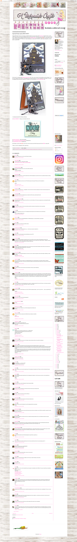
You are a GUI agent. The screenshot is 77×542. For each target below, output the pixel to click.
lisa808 (16, 456)
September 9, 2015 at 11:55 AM (19, 249)
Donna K (16, 415)
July (57, 355)
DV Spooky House (35, 149)
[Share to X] (23, 148)
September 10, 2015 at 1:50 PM (19, 406)
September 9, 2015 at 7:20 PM (19, 341)
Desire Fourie (17, 252)
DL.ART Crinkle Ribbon (22, 149)
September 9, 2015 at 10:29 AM (19, 230)
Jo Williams (16, 478)
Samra (16, 179)
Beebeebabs (17, 174)
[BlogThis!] (22, 148)
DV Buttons (30, 149)
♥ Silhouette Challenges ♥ (18, 473)
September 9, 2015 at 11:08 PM (19, 371)
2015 (56, 329)
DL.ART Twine (27, 149)
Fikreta (16, 461)
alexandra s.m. (17, 321)
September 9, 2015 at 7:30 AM (19, 176)
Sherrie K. (16, 344)
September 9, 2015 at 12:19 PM (19, 263)
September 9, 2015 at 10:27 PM (19, 365)
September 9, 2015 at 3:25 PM (19, 293)
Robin (15, 282)
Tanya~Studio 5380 (17, 427)
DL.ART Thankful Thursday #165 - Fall (59, 335)
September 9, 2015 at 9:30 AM (19, 219)
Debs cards (16, 312)
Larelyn (16, 374)
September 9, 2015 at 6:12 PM (19, 325)
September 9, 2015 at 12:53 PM (19, 269)
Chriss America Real (18, 301)
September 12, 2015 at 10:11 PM (19, 475)
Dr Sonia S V (16, 188)
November (58, 331)
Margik (16, 245)
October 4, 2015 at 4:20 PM (18, 509)
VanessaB (16, 451)
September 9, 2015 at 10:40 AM (19, 235)
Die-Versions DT (17, 149)
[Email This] (21, 148)
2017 (56, 326)
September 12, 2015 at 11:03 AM (19, 453)
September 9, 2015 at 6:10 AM (19, 164)
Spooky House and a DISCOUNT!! (59, 348)
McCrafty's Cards (17, 306)
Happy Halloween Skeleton (58, 337)
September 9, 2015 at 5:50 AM (19, 157)
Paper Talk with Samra (18, 184)
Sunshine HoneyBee (18, 167)
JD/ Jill (16, 500)
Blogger (40, 534)
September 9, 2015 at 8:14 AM (19, 196)
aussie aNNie (17, 160)
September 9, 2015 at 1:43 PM (19, 279)
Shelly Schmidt (17, 409)
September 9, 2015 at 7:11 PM (19, 336)
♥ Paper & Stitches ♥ (18, 474)
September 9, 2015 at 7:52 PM (19, 353)
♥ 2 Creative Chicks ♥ (18, 472)
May (57, 357)
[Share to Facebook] (24, 148)
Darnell (16, 505)
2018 (56, 325)
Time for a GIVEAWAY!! (59, 343)
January (57, 362)
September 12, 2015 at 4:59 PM (19, 458)
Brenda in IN (16, 339)
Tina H (16, 439)
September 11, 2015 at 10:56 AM (19, 418)
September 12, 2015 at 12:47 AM (19, 442)
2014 (56, 364)
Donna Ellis (16, 421)
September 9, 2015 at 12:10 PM (19, 256)
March (57, 360)
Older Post (50, 513)
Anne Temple (17, 397)
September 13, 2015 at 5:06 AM (19, 485)
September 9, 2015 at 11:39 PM (19, 384)
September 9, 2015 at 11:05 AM (19, 242)
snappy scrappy (17, 356)
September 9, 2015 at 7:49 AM (19, 185)
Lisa (60, 39)
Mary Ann (16, 217)
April (15, 433)
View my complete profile (58, 50)
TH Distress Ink (40, 149)
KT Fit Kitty (16, 238)
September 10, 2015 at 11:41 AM (19, 400)
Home (33, 513)
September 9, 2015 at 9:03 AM (19, 214)
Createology (16, 387)
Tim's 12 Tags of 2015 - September (59, 342)
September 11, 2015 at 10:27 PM (19, 430)
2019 (56, 324)
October (57, 332)
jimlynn (16, 266)
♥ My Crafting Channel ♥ (18, 471)
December (58, 330)
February (57, 361)
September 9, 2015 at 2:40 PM (19, 285)
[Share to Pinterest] (25, 148)
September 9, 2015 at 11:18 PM (19, 379)
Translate (61, 62)
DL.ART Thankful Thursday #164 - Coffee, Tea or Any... (59, 346)
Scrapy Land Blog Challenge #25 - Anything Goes (59, 350)
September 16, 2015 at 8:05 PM (19, 502)
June (57, 356)
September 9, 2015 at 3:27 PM (19, 298)
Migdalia (16, 328)
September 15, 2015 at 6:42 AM (19, 497)
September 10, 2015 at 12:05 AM (19, 389)
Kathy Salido (17, 296)
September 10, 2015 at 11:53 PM (19, 412)
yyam (15, 392)
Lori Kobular (16, 193)
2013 (56, 365)
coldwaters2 (16, 272)
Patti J (16, 155)
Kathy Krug (16, 259)
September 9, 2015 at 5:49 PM (19, 318)
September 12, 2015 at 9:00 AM (19, 448)
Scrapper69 (16, 288)
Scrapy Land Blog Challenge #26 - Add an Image (59, 340)
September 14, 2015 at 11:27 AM (19, 491)
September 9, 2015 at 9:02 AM (19, 207)
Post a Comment (16, 511)
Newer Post (14, 513)
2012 (56, 366)
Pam (15, 210)
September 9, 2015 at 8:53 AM (19, 202)
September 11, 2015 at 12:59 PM (19, 424)
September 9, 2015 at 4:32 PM (19, 303)
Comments (57, 150)
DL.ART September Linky (60, 352)
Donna (16, 222)
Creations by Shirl (17, 227)
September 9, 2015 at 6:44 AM (19, 171)
